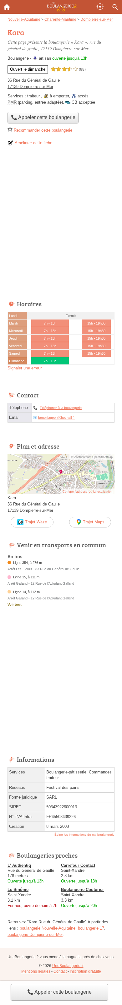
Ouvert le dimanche (27, 69)
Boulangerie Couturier (82, 889)
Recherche (115, 7)
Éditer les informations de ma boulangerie (84, 834)
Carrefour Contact (78, 865)
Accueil (7, 7)
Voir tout (15, 604)
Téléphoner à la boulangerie (61, 408)
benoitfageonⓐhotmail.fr (56, 417)
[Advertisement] (61, 225)
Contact (60, 971)
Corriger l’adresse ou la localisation (88, 491)
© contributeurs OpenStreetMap (92, 457)
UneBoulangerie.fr (68, 966)
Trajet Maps (93, 522)
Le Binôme (18, 889)
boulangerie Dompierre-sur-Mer (35, 934)
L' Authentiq (19, 865)
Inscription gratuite (85, 971)
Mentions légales (35, 971)
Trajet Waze (36, 522)
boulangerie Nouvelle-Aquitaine (47, 928)
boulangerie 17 (91, 928)
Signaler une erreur (25, 368)
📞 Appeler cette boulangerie (59, 992)
